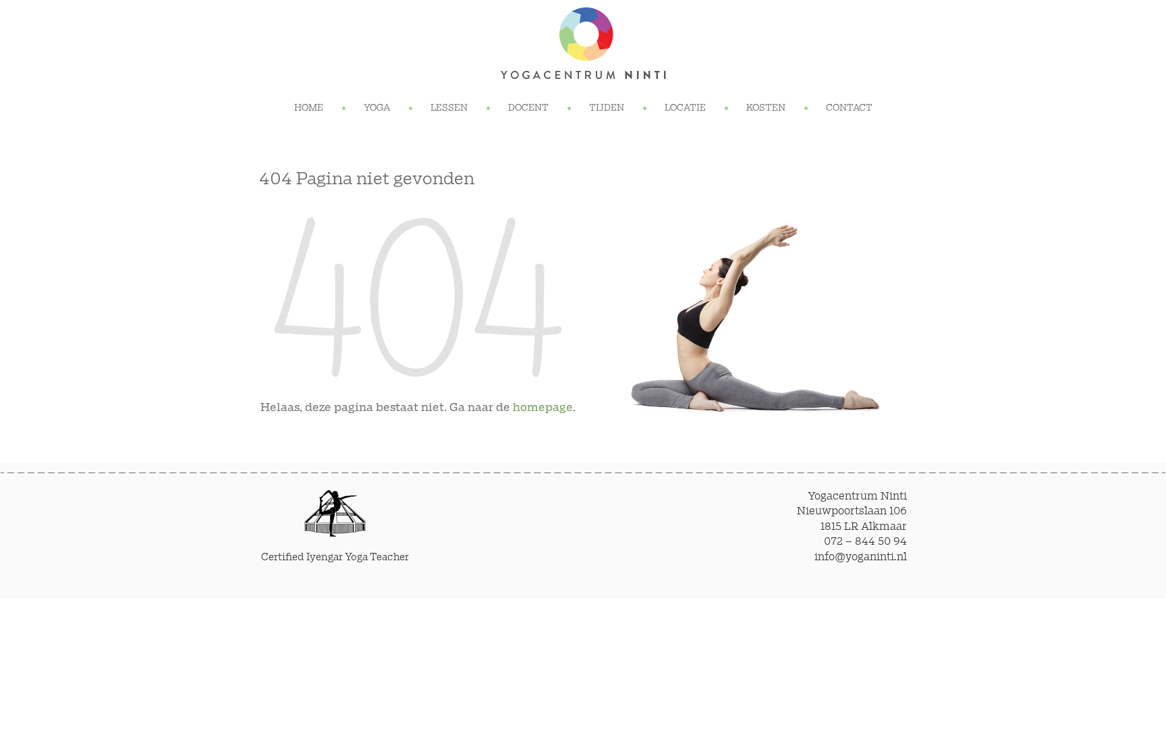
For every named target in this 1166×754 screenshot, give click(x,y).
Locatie (685, 108)
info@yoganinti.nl (860, 557)
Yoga (377, 108)
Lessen (449, 108)
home (308, 108)
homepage (543, 407)
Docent (528, 108)
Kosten (765, 108)
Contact (849, 108)
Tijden (606, 108)
